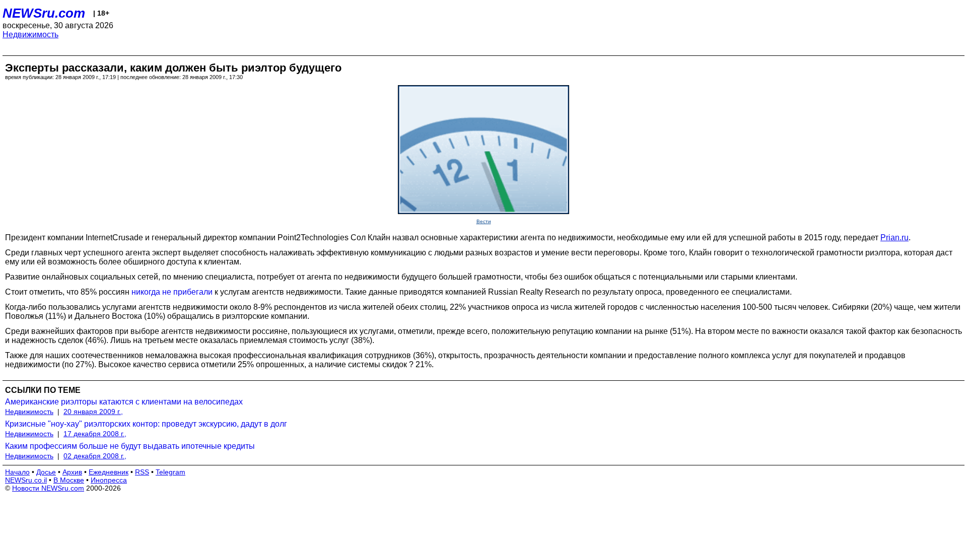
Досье (46, 472)
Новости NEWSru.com (48, 488)
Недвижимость (30, 34)
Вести (483, 221)
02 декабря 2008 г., (94, 456)
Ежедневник (108, 472)
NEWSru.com (44, 13)
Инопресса (109, 480)
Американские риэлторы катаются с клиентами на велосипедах (124, 401)
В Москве (68, 480)
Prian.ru (894, 237)
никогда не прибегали (172, 292)
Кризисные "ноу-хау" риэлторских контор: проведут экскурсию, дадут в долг (146, 424)
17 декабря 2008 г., (94, 434)
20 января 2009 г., (93, 411)
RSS (142, 472)
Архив (72, 472)
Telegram (170, 472)
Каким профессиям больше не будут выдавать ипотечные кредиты (130, 446)
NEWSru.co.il (26, 480)
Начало (17, 472)
